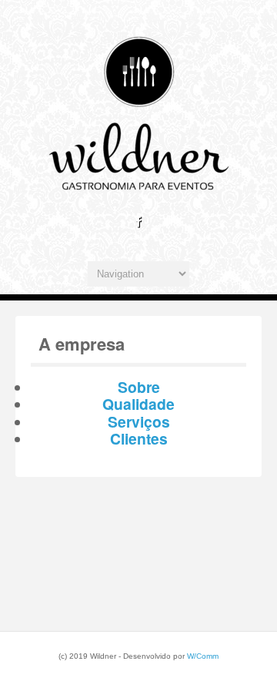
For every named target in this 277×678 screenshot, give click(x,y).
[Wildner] (138, 195)
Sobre (139, 387)
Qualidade (138, 404)
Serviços (139, 421)
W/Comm (203, 656)
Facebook (138, 222)
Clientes (139, 438)
